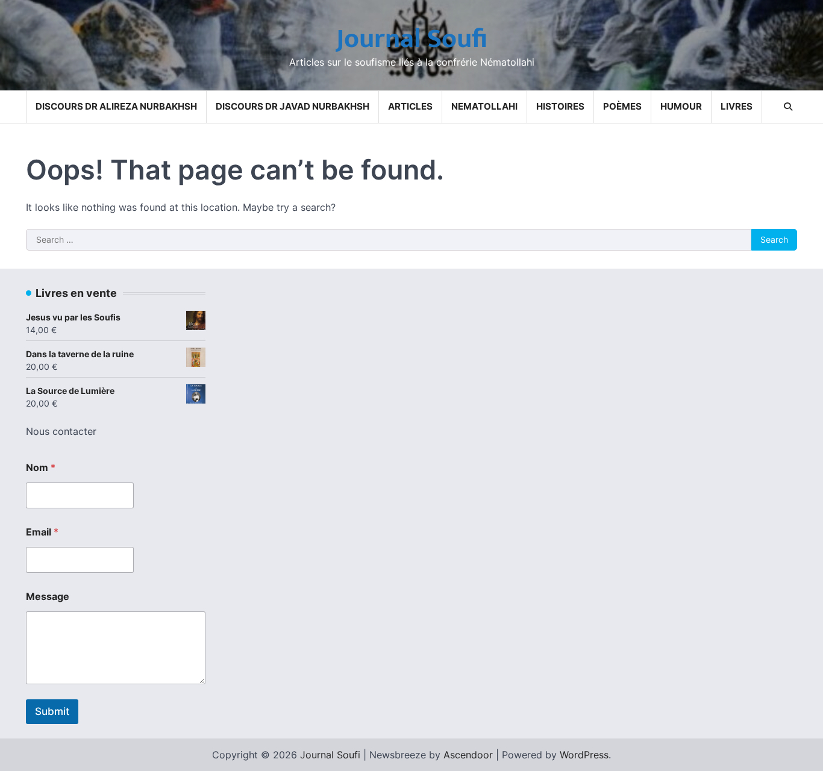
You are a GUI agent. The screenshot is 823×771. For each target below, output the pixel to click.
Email (42, 532)
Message (47, 596)
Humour (681, 106)
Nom (40, 467)
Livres (737, 106)
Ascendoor (468, 755)
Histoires (560, 106)
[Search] (788, 107)
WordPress (584, 755)
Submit (52, 711)
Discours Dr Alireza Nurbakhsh (116, 106)
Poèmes (622, 106)
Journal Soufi (411, 38)
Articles (410, 106)
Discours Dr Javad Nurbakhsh (292, 106)
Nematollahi (484, 106)
